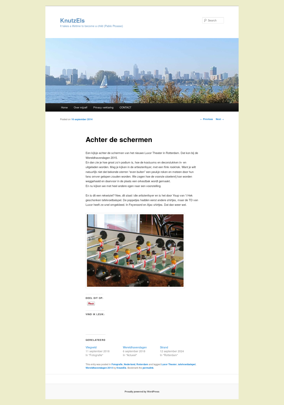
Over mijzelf (80, 107)
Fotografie (117, 364)
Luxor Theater (169, 364)
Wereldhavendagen (135, 347)
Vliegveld (91, 347)
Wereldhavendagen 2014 (99, 367)
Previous (206, 119)
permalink (148, 367)
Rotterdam (142, 364)
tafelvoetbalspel (187, 364)
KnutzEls (72, 20)
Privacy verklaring (103, 107)
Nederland (129, 364)
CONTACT (125, 107)
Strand (164, 347)
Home (64, 107)
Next (220, 119)
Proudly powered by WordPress (142, 391)
